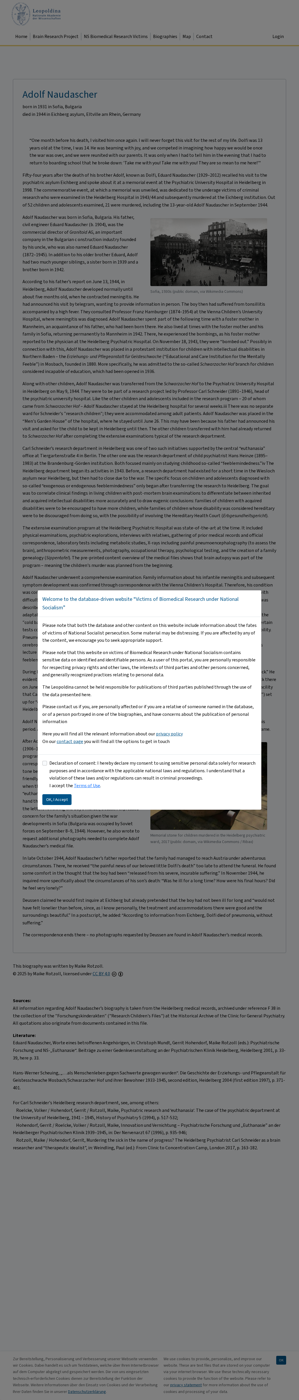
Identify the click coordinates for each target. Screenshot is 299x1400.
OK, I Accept (57, 799)
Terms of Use (87, 785)
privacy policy (169, 734)
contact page (70, 741)
